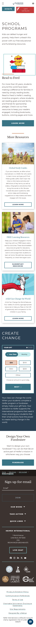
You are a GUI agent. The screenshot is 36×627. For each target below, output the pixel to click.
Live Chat (18, 550)
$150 (11, 369)
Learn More (18, 123)
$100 (25, 363)
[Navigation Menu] (3, 3)
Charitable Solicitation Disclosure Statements (17, 605)
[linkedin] (18, 558)
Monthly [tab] (24, 354)
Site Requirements (18, 609)
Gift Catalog (26, 10)
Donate (8, 9)
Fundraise (18, 462)
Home (4, 472)
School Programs (8, 473)
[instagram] (14, 558)
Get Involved (23, 472)
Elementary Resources (18, 265)
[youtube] (25, 558)
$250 (25, 369)
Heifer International (18, 531)
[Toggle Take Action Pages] (25, 514)
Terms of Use (17, 600)
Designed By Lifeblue (18, 613)
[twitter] (22, 558)
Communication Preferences (18, 596)
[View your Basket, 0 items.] (30, 3)
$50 (11, 363)
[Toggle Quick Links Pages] (25, 521)
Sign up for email (18, 482)
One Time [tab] (12, 354)
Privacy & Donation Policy (18, 592)
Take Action (12, 472)
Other (18, 375)
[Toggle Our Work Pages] (24, 507)
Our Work (16, 507)
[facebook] (11, 558)
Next (16, 387)
